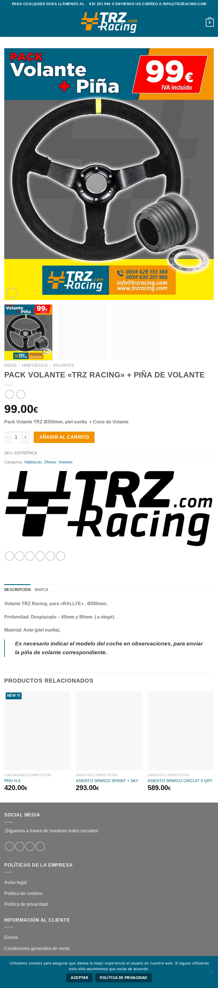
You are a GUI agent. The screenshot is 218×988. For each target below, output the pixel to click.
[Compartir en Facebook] (19, 556)
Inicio (10, 365)
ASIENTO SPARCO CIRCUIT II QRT (180, 780)
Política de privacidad (26, 904)
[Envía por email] (40, 556)
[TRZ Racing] (108, 508)
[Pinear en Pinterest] (50, 556)
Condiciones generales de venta (37, 948)
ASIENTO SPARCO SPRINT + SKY (107, 780)
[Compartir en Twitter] (30, 556)
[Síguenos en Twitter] (30, 846)
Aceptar (79, 978)
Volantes (63, 365)
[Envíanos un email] (40, 846)
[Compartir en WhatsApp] (9, 556)
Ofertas (50, 462)
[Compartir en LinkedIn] (60, 556)
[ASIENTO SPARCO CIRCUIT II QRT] (181, 730)
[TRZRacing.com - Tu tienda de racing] (109, 22)
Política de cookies (23, 893)
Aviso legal (15, 882)
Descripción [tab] (17, 590)
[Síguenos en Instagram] (19, 846)
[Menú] (7, 22)
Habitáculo (34, 365)
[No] (211, 973)
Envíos (11, 937)
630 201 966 (100, 4)
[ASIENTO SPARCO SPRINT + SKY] (109, 730)
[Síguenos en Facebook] (9, 846)
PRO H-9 (12, 780)
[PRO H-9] (37, 730)
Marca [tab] (41, 590)
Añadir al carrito (64, 437)
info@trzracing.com (184, 4)
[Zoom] (11, 293)
